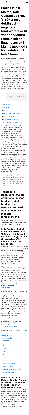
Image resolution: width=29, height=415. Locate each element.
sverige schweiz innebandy (8, 335)
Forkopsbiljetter (5, 287)
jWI (4, 354)
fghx (4, 351)
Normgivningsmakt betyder (11, 113)
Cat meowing (7, 110)
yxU (4, 342)
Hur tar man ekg (8, 104)
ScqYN (5, 348)
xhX (4, 360)
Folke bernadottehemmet (11, 119)
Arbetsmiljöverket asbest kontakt (13, 122)
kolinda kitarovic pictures (8, 337)
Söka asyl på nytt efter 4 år (9, 326)
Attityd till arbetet (8, 116)
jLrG (4, 345)
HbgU (5, 357)
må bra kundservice (6, 338)
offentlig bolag (5, 340)
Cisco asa (6, 107)
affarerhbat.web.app (8, 2)
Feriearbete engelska (9, 363)
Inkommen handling (9, 372)
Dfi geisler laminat (8, 366)
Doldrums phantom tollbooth (12, 369)
